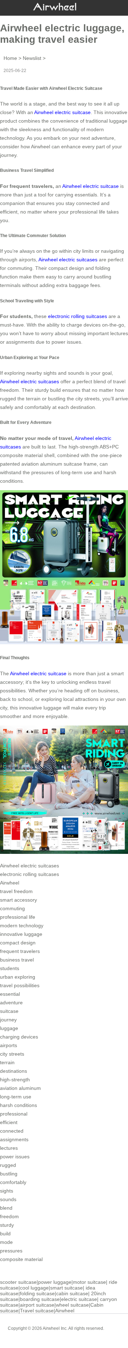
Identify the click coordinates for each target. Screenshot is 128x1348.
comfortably (13, 1182)
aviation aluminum (20, 1088)
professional (13, 1114)
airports (8, 1045)
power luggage (54, 1282)
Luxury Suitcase (74, 1334)
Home (10, 58)
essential (10, 994)
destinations (13, 1071)
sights (6, 1191)
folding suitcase (37, 1293)
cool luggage (34, 1288)
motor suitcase (89, 1282)
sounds (8, 1199)
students (9, 968)
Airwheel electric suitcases (67, 259)
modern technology (21, 925)
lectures (9, 1148)
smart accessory (18, 900)
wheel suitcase (72, 1305)
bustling (8, 1174)
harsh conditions (18, 1105)
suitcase (9, 1011)
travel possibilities (19, 985)
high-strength (15, 1079)
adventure (11, 1002)
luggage (9, 1028)
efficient (8, 1122)
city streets (12, 1054)
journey (8, 1019)
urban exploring (17, 977)
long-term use (15, 1097)
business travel (17, 960)
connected (11, 1131)
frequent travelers (20, 951)
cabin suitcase (72, 1293)
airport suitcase (37, 1305)
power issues (15, 1156)
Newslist (32, 58)
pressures (11, 1251)
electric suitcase (79, 1299)
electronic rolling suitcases (29, 874)
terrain (7, 1062)
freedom (9, 1216)
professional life (17, 917)
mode (6, 1242)
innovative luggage (21, 934)
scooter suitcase (18, 1282)
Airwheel (9, 883)
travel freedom (16, 891)
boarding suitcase (40, 1299)
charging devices (19, 1037)
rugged (8, 1165)
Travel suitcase (37, 1310)
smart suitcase (66, 1288)
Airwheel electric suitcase (62, 112)
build (5, 1233)
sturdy (7, 1225)
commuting (12, 908)
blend (6, 1208)
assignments (14, 1139)
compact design (18, 942)
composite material (21, 1259)
